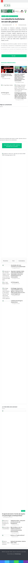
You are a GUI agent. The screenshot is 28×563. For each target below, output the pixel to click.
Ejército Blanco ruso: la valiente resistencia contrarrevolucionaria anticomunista (16, 529)
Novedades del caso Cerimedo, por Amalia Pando (6, 75)
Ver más (14, 55)
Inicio (7, 16)
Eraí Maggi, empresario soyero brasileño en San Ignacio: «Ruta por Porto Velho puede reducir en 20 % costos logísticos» (21, 95)
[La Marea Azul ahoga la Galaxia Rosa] (6, 351)
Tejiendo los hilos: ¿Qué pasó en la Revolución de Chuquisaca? (18, 522)
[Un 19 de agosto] (7, 87)
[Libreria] (14, 11)
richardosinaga (18, 553)
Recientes (5, 260)
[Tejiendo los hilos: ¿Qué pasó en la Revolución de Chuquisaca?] (6, 523)
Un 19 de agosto (5, 92)
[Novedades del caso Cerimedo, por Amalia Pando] (7, 69)
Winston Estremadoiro (13, 16)
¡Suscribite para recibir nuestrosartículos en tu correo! (12, 145)
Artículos (3, 16)
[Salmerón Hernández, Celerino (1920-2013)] (6, 543)
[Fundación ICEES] (8, 5)
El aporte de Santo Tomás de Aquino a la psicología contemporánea (13, 514)
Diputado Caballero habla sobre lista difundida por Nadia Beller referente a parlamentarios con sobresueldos (20, 77)
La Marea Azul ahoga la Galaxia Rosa (17, 301)
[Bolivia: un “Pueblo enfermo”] (6, 537)
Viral (13, 260)
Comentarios (22, 260)
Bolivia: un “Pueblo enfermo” (18, 535)
